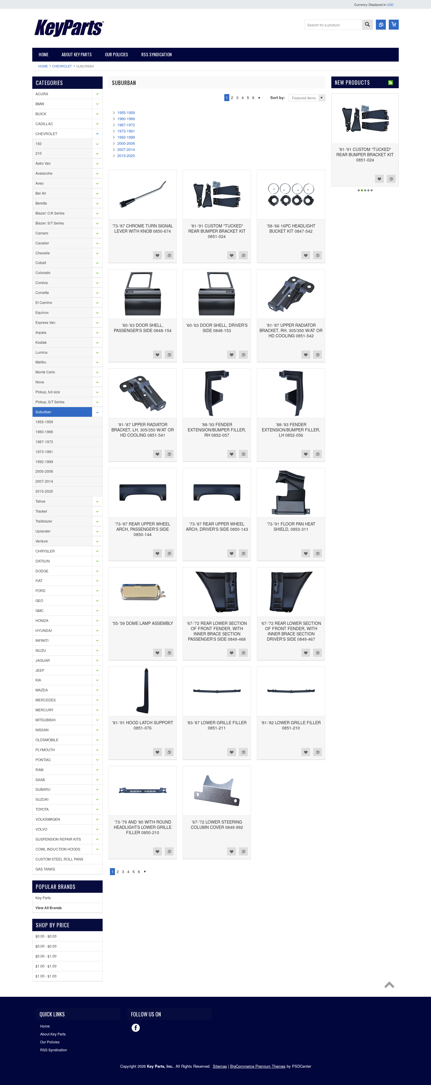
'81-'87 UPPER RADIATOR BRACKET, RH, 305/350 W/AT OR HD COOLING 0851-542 (291, 330)
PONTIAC (43, 759)
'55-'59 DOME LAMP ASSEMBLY (142, 623)
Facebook (136, 1028)
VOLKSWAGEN (47, 819)
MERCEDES (45, 699)
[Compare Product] (381, 25)
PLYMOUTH (45, 749)
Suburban (43, 411)
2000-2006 (44, 471)
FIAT (39, 580)
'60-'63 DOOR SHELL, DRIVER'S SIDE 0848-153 (216, 327)
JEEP (39, 670)
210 (38, 153)
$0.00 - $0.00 (46, 935)
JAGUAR (42, 660)
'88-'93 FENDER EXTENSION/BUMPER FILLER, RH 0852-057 (217, 429)
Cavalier (42, 242)
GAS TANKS (45, 868)
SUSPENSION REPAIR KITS (58, 838)
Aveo (39, 183)
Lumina (41, 352)
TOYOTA (42, 809)
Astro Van (43, 163)
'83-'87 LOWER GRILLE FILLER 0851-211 (217, 725)
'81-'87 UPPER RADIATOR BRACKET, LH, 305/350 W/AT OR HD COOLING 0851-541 (142, 429)
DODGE (41, 570)
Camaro (41, 232)
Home (43, 66)
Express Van (45, 322)
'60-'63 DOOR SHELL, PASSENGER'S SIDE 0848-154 (143, 327)
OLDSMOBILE (46, 739)
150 (38, 143)
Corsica (41, 282)
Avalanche (43, 173)
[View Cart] (394, 25)
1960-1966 (44, 431)
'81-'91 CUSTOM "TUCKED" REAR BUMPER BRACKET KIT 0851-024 (217, 231)
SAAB (40, 779)
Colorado (42, 272)
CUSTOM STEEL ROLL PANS (59, 858)
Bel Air (40, 193)
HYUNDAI (43, 630)
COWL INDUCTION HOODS (57, 848)
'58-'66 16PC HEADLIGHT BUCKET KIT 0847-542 (291, 228)
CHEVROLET (62, 66)
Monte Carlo (45, 371)
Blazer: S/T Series (49, 222)
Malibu (40, 361)
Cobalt (40, 262)
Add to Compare (169, 255)
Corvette (42, 292)
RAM (39, 769)
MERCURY (44, 709)
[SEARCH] (367, 25)
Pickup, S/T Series (50, 401)
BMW (39, 103)
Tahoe (40, 501)
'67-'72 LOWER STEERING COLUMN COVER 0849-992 (217, 824)
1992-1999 (44, 461)
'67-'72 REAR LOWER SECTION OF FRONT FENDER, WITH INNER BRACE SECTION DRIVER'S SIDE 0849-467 (291, 631)
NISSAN (42, 729)
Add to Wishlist (157, 255)
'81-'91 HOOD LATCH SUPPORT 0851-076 (142, 725)
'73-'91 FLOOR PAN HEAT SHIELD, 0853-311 (291, 526)
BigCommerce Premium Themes (258, 1066)
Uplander (42, 530)
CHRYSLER (45, 550)
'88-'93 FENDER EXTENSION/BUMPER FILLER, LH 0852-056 (291, 429)
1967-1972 (44, 441)
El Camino (43, 302)
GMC (39, 610)
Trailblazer (43, 520)
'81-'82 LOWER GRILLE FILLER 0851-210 (291, 725)
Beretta (41, 202)
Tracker (41, 511)
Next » (259, 97)
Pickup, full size (47, 391)
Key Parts (43, 897)
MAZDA (41, 689)
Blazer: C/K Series (50, 212)
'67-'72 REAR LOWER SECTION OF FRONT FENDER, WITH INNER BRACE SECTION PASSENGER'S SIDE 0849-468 (217, 631)
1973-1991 (44, 451)
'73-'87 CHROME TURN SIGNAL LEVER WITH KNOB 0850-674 (142, 228)
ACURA (41, 93)
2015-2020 (44, 491)
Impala (40, 332)
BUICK (40, 113)
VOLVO (41, 828)
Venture (41, 540)
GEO (39, 600)
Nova (39, 381)
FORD (40, 590)
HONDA (41, 620)
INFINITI (41, 640)
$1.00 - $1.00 (46, 965)
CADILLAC (44, 123)
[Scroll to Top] (390, 986)
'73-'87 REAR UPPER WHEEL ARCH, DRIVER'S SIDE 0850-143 (217, 526)
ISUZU (40, 650)
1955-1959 (44, 421)
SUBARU (42, 789)
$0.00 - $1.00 (46, 955)
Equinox (42, 312)
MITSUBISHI (45, 719)
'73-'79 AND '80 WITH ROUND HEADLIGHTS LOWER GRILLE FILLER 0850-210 (143, 827)
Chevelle (42, 252)
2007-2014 (44, 481)
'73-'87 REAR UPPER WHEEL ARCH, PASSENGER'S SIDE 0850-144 (142, 529)
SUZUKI (41, 799)
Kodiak (41, 342)
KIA (38, 679)
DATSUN (42, 560)
